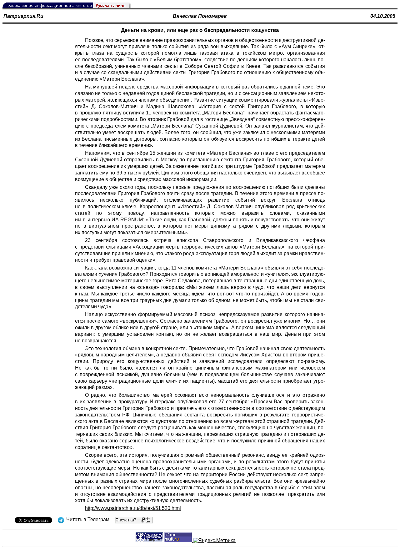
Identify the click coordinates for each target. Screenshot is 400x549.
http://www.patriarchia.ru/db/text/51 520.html (133, 508)
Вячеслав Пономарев (200, 16)
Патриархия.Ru (23, 16)
